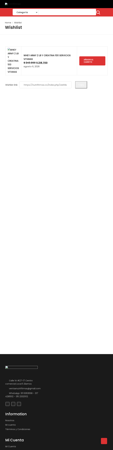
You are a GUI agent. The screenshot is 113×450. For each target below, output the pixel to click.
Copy (81, 84)
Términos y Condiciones (17, 429)
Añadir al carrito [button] (88, 60)
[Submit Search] (98, 12)
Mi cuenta (10, 424)
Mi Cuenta (10, 446)
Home (8, 22)
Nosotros (9, 420)
